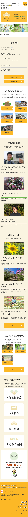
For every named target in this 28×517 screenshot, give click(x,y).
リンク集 (25, 510)
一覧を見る (14, 325)
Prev (1, 34)
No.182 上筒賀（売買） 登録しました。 (10, 60)
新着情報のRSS (14, 81)
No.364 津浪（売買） (6, 70)
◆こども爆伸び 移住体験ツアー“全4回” (9, 49)
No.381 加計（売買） (6, 65)
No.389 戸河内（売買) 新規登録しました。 (11, 54)
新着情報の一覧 (14, 77)
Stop (4, 34)
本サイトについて (19, 510)
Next (7, 34)
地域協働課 (3, 495)
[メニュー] (25, 4)
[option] (14, 28)
